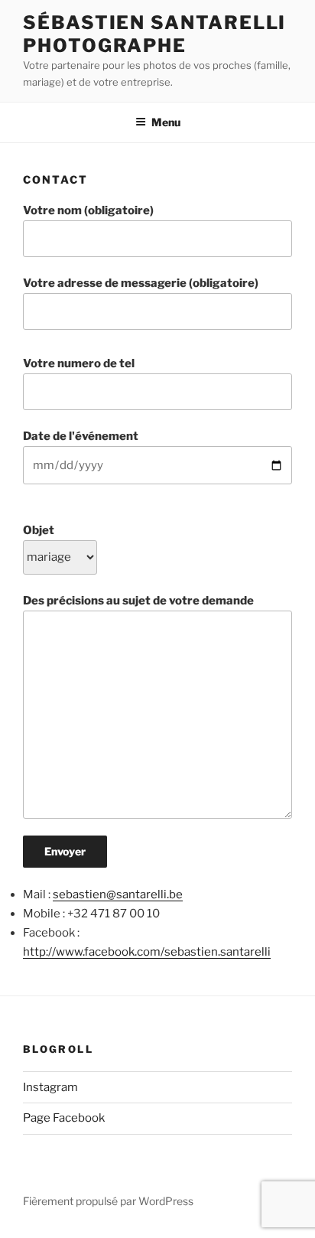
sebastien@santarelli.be (118, 894)
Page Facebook (64, 1118)
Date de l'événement (80, 436)
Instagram (50, 1087)
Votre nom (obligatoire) (88, 210)
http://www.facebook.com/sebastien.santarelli (147, 952)
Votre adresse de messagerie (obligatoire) (140, 283)
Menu (165, 122)
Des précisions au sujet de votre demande (138, 601)
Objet (38, 530)
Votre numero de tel (79, 363)
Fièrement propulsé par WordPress (108, 1200)
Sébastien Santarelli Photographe (154, 34)
